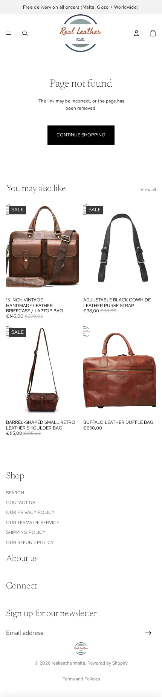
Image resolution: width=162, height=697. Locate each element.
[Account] (136, 33)
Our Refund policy (30, 543)
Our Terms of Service (32, 523)
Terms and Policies (81, 679)
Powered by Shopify (107, 663)
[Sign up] (148, 632)
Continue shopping (81, 135)
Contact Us (20, 503)
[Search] (25, 33)
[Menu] (8, 33)
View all (148, 189)
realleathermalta (68, 663)
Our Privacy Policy (30, 513)
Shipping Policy (26, 532)
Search (15, 493)
